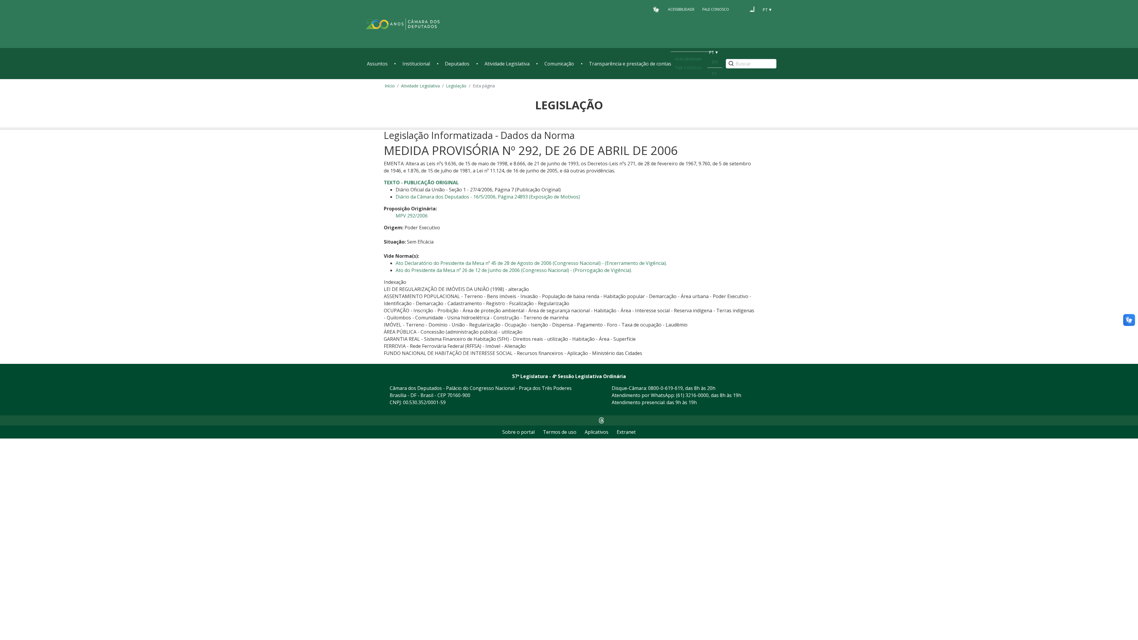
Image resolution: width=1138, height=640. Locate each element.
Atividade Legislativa (507, 63)
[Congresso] (741, 9)
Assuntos (377, 63)
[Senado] (752, 9)
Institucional (416, 63)
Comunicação (559, 63)
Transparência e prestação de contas (630, 63)
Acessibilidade (681, 9)
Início (390, 86)
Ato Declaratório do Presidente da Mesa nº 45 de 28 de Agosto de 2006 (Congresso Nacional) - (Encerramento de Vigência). (531, 263)
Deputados (457, 63)
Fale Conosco (715, 9)
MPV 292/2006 (412, 215)
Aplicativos (596, 432)
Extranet (626, 432)
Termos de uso (559, 432)
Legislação (456, 86)
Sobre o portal (518, 432)
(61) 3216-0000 (692, 395)
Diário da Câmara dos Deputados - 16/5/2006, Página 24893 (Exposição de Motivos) (488, 196)
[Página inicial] (403, 24)
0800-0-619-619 (665, 388)
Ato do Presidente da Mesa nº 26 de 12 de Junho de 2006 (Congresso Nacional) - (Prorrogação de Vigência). (514, 270)
